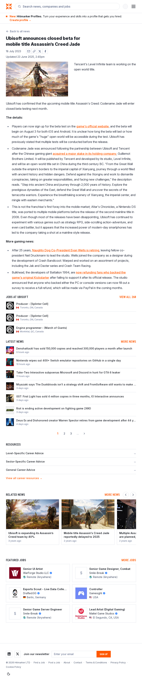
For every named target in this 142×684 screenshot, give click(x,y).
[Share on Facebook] (45, 51)
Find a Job (39, 662)
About (67, 662)
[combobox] (70, 6)
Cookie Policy (13, 667)
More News (128, 341)
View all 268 (127, 297)
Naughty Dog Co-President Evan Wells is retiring (65, 250)
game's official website (92, 126)
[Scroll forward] (133, 495)
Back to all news (20, 31)
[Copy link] (34, 51)
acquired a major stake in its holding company (84, 153)
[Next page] (84, 434)
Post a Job (54, 662)
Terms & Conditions (96, 662)
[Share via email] (28, 51)
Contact (78, 662)
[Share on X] (39, 51)
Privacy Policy (118, 662)
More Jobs (128, 560)
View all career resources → (24, 478)
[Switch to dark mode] (8, 674)
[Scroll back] (126, 495)
